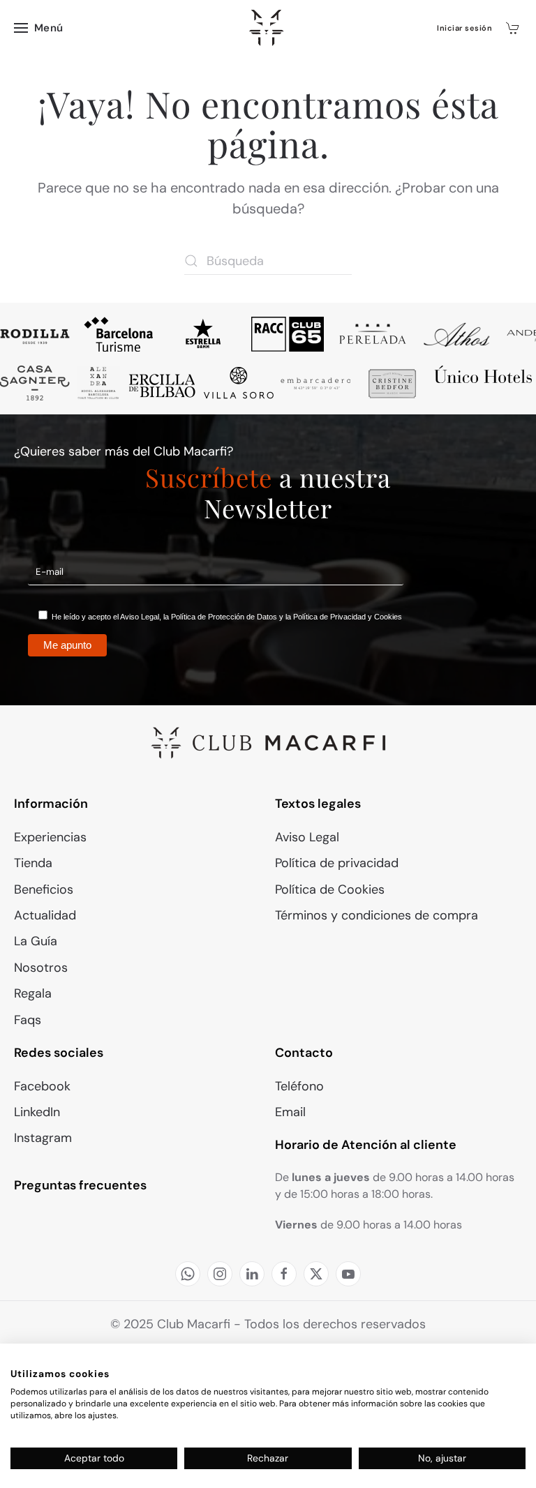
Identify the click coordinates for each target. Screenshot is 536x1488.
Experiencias (50, 837)
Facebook (42, 1086)
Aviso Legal (139, 617)
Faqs (27, 1020)
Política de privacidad (337, 863)
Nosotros (41, 967)
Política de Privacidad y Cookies (347, 617)
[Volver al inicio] (268, 28)
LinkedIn (37, 1112)
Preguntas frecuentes (80, 1185)
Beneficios (43, 889)
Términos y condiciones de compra (376, 915)
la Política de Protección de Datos (220, 617)
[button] (39, 28)
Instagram (43, 1137)
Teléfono (299, 1086)
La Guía (35, 941)
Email (290, 1112)
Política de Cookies (330, 889)
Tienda (33, 863)
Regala (33, 993)
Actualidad (45, 915)
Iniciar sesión (464, 28)
